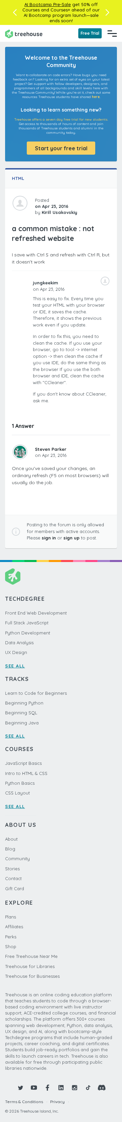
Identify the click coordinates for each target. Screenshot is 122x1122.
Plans (10, 917)
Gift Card (14, 888)
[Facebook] (47, 1087)
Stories (12, 868)
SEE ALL (15, 665)
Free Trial (90, 33)
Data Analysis (19, 642)
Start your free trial (61, 148)
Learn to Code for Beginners (36, 693)
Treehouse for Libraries (30, 966)
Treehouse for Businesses (32, 976)
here (96, 97)
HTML (18, 178)
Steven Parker (50, 449)
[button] (14, 12)
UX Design (16, 652)
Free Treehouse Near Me (31, 956)
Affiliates (14, 926)
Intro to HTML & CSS (26, 773)
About (11, 839)
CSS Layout (17, 793)
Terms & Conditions (24, 1101)
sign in (49, 537)
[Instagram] (74, 1087)
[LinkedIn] (61, 1087)
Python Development (27, 632)
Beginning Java (22, 722)
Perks (10, 936)
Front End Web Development (36, 613)
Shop (10, 946)
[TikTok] (88, 1087)
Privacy (57, 1101)
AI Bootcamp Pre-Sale (47, 4)
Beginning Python (24, 703)
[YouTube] (34, 1087)
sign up (71, 537)
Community (17, 858)
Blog (10, 848)
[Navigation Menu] (112, 33)
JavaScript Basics (23, 763)
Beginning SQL (21, 712)
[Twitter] (20, 1087)
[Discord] (101, 1087)
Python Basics (20, 783)
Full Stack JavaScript (26, 622)
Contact (13, 878)
